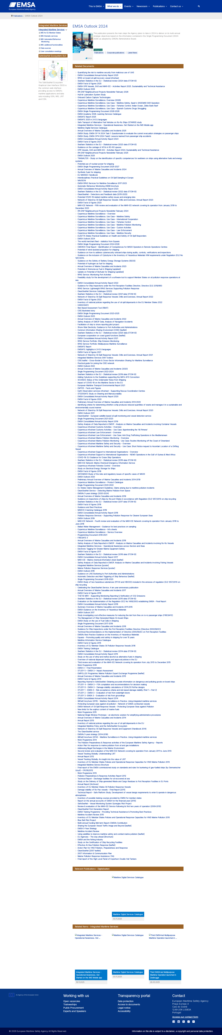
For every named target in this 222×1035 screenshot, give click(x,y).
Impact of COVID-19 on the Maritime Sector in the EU (100, 382)
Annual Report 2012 (86, 756)
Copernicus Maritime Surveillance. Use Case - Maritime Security (104, 233)
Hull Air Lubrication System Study (92, 94)
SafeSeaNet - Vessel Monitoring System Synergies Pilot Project (104, 803)
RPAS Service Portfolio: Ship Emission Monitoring (98, 341)
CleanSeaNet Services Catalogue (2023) (95, 291)
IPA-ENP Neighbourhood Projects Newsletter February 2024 (103, 211)
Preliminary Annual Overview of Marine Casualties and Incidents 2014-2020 (109, 402)
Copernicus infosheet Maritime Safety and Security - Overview (104, 443)
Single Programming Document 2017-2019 (95, 623)
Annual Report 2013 (86, 720)
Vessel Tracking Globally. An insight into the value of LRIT (102, 759)
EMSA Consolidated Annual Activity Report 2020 (98, 396)
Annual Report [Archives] (88, 784)
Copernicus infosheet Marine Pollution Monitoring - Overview (103, 438)
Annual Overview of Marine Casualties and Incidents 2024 (102, 169)
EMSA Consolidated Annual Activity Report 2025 (98, 75)
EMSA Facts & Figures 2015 (89, 643)
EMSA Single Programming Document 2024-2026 (98, 244)
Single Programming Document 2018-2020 (95, 579)
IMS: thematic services (49, 36)
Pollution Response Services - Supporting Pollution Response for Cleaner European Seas (115, 515)
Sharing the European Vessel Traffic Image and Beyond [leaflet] (104, 826)
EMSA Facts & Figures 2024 (90, 142)
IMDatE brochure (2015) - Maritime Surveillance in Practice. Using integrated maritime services (117, 701)
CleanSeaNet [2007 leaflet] (89, 850)
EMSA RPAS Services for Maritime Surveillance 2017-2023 (102, 183)
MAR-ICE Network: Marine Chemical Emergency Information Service (106, 463)
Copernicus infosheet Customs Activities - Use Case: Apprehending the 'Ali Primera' (113, 430)
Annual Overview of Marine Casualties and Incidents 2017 (102, 590)
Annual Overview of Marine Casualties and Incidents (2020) (103, 369)
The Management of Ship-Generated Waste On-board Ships (103, 618)
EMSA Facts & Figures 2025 (89, 83)
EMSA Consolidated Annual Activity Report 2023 (98, 189)
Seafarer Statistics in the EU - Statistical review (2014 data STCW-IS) (107, 651)
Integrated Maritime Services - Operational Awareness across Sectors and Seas (111, 546)
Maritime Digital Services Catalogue (92, 128)
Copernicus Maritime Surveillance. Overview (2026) (99, 100)
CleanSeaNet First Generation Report (93, 809)
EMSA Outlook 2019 (86, 518)
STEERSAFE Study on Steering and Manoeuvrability (100, 394)
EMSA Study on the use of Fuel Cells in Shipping (98, 621)
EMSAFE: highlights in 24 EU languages (94, 349)
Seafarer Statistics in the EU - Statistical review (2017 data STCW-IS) (107, 502)
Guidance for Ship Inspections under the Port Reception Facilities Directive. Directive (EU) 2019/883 (120, 286)
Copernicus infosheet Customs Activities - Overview (99, 427)
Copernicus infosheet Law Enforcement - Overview (99, 432)
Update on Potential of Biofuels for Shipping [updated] (101, 272)
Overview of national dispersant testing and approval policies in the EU (107, 659)
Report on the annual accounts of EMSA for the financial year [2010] (107, 801)
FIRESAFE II (83, 538)
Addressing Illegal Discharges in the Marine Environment (101, 748)
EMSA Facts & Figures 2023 (90, 202)
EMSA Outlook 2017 (86, 612)
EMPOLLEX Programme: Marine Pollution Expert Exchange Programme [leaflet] (111, 673)
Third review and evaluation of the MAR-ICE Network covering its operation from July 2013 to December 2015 (124, 662)
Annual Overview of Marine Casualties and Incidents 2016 (102, 626)
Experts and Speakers (74, 1011)
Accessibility (124, 1011)
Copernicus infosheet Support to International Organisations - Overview (108, 452)
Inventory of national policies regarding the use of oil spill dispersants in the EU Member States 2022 (120, 302)
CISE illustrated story (86, 310)
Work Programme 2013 (87, 773)
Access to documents (129, 1004)
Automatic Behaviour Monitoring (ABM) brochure (98, 186)
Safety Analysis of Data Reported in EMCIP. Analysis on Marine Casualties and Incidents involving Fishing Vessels (125, 562)
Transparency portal (134, 996)
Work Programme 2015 (87, 712)
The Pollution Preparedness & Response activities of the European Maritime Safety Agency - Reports (120, 742)
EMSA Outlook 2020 (86, 477)
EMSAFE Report (84, 346)
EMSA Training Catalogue (88, 648)
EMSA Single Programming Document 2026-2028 (98, 111)
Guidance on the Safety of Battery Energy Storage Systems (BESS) (107, 261)
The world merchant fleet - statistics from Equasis (99, 241)
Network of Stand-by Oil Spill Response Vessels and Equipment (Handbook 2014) (112, 729)
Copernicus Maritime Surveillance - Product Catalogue (100, 482)
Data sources (46, 48)
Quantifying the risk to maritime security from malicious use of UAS (106, 72)
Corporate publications (115, 53)
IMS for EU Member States (51, 33)
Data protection (126, 1001)
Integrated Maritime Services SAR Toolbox (95, 358)
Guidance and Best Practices (90, 507)
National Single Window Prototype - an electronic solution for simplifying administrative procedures (119, 715)
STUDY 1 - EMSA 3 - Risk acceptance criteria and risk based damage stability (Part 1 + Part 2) (117, 690)
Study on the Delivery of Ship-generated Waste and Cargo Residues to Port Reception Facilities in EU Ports (123, 781)
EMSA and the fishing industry (90, 839)
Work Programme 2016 (87, 665)
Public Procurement (73, 1007)
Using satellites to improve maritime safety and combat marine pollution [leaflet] (111, 834)
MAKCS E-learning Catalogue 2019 (92, 510)
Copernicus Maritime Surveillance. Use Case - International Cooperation (108, 219)
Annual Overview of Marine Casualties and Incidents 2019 (102, 496)
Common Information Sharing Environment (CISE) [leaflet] (102, 330)
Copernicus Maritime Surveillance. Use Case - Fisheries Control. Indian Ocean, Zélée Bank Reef (118, 106)
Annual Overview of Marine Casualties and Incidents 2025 (102, 130)
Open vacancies (71, 1001)
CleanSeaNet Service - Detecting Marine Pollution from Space (104, 490)
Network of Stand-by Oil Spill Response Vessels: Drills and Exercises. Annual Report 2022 (115, 297)
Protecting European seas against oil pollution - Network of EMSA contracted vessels (114, 704)
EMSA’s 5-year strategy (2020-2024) (93, 493)
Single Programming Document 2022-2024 (96, 371)
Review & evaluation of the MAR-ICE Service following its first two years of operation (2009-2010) (119, 806)
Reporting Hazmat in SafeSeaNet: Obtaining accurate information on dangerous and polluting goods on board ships (126, 682)
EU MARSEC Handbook (88, 175)
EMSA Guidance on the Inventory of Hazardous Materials (102, 610)
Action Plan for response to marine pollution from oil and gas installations (108, 745)
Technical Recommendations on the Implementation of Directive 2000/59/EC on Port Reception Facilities (122, 632)
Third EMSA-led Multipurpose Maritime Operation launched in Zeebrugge (163, 975)
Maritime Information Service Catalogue (94, 640)
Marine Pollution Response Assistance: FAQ (96, 856)
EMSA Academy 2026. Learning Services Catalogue (99, 114)
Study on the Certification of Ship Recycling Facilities (100, 842)
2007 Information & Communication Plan (95, 853)
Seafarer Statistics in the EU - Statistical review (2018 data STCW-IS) (107, 460)
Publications (98, 53)
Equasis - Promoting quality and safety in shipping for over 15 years (106, 637)
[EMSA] (22, 6)
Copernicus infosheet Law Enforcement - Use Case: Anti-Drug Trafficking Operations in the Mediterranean (122, 435)
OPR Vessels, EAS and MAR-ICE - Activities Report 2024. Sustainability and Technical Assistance (118, 150)
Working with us (76, 996)
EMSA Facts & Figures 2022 (89, 299)
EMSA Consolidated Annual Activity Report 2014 (98, 698)
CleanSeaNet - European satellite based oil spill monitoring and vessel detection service (114, 416)
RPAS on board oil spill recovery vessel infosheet (98, 78)
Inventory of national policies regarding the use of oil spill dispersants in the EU (111, 723)
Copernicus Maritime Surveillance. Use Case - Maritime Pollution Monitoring (109, 225)
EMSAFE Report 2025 (87, 117)
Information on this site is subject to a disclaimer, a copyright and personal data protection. (172, 1031)
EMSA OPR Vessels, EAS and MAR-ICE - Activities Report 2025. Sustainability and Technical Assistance (121, 86)
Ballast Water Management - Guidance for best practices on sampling (107, 526)
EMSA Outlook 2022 (86, 366)
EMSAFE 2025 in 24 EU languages (92, 119)
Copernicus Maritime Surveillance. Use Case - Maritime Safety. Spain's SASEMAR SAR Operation (118, 103)
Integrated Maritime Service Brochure (93, 765)
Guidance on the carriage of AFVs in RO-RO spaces (99, 147)
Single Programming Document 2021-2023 (95, 418)
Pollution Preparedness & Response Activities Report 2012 (102, 776)
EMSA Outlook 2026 (86, 89)
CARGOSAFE (83, 305)
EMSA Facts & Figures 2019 (89, 471)
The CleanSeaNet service (88, 731)
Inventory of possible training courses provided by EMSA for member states (110, 798)
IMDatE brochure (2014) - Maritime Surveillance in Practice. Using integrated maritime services (117, 737)
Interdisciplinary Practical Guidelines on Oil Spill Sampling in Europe (105, 178)
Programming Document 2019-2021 (92, 535)
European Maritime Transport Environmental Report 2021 (101, 385)
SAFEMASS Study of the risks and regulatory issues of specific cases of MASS (111, 474)
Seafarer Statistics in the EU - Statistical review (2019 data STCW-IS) (107, 374)
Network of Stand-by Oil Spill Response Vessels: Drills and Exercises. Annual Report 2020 (115, 410)
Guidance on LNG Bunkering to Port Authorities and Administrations (106, 574)
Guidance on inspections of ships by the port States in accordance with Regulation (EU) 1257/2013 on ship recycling (127, 499)
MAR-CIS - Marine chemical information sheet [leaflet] (100, 560)
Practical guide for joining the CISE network (96, 363)
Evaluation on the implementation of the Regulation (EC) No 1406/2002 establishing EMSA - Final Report (122, 601)
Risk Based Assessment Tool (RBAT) (93, 308)
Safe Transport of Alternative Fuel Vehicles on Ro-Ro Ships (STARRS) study (110, 122)
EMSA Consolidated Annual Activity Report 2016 (98, 604)
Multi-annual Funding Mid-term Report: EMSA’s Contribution (102, 823)
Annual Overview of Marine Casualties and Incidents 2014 (102, 718)
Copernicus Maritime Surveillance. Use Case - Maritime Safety (104, 216)
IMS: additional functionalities (52, 45)
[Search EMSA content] (199, 6)
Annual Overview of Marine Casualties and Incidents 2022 (102, 319)
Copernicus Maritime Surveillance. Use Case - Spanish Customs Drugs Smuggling (112, 108)
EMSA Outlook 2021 (86, 413)
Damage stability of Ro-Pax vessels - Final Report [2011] (101, 790)
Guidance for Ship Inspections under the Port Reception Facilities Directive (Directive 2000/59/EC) (119, 629)
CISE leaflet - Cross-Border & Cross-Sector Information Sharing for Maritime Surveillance (115, 360)
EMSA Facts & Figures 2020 (90, 399)
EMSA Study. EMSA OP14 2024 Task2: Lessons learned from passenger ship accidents (114, 136)
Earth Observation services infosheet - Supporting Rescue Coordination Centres (111, 391)
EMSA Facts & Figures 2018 (89, 504)
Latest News (132, 53)
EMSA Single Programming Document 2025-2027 (98, 166)
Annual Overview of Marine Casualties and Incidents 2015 (102, 676)
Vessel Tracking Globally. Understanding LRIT (96, 754)
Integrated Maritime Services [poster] (93, 565)
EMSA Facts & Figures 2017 (89, 551)
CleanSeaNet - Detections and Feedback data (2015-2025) (102, 194)
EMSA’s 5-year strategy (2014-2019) (93, 734)
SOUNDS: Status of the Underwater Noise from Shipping (102, 380)
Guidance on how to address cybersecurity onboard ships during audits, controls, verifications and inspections (124, 252)
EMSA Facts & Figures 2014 (89, 679)
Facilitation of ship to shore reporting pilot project (98, 324)
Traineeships (70, 1004)
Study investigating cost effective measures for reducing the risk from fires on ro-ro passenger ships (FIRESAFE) (125, 615)
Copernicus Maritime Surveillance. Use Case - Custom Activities (104, 227)
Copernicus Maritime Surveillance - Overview (96, 214)
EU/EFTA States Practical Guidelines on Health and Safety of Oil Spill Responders (112, 236)
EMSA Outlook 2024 (86, 238)
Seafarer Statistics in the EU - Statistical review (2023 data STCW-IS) (107, 144)
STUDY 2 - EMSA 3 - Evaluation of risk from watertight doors (104, 693)
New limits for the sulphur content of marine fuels (98, 709)
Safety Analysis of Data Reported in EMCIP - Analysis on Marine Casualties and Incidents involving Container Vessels (127, 424)
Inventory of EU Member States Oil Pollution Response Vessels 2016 (106, 646)
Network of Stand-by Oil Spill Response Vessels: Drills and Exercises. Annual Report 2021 (115, 355)
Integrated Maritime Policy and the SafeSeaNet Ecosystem (102, 726)
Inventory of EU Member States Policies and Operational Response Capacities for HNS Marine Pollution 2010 (124, 817)
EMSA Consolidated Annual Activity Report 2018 (98, 513)
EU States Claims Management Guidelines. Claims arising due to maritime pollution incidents (116, 488)
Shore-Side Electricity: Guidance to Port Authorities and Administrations (107, 327)
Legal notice (124, 1007)
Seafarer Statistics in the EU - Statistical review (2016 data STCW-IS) (107, 554)
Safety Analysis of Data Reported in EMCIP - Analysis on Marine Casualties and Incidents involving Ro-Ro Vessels (126, 543)
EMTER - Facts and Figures (89, 388)
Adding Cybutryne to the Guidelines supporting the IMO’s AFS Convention (109, 377)
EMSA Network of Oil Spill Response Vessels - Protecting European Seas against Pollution (116, 706)
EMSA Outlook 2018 (86, 571)
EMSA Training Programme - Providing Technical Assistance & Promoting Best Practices (114, 812)
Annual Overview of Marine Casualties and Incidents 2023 (102, 266)
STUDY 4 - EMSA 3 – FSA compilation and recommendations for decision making (112, 684)
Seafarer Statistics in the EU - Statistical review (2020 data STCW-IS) (107, 333)
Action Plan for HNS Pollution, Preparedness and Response (103, 848)
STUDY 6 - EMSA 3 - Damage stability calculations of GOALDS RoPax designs (111, 687)
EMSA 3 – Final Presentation (90, 668)
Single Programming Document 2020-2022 (96, 485)
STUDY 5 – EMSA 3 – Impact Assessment (95, 670)
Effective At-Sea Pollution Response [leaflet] (96, 845)
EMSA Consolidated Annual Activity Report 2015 (98, 654)
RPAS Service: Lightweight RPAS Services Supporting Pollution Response (108, 288)
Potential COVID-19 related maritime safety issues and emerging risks (106, 197)
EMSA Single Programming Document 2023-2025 (98, 313)
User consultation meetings (51, 51)
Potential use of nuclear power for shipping (96, 164)
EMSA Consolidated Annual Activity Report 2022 (98, 283)
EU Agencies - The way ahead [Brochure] (95, 837)
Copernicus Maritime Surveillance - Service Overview (100, 532)
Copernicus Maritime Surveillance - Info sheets (97, 529)
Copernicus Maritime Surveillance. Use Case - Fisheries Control (104, 222)
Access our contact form (185, 1017)
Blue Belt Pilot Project (87, 820)
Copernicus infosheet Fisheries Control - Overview (99, 466)
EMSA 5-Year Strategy (87, 828)
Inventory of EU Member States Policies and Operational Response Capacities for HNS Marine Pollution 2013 (124, 762)
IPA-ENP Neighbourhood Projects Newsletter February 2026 (103, 92)
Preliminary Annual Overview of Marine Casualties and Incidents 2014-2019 (109, 479)
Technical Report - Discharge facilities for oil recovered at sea (104, 778)
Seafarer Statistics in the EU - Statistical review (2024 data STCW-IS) (107, 81)
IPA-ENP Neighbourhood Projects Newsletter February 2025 (103, 153)
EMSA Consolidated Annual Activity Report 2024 (98, 139)
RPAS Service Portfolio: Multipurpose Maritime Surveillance (102, 344)
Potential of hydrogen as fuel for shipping (95, 263)
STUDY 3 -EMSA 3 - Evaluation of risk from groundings (101, 695)
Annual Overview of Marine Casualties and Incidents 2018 (102, 540)
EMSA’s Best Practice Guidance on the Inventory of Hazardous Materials (108, 634)
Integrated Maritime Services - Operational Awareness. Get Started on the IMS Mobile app (115, 125)
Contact (178, 996)
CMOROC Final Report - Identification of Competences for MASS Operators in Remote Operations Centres (122, 247)
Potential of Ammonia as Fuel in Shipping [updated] (99, 269)
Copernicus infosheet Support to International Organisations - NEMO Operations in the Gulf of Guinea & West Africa (126, 454)
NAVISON (82, 180)
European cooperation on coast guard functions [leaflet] (101, 335)
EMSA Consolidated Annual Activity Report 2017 (98, 557)
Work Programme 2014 (87, 740)
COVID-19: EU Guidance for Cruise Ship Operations (99, 457)
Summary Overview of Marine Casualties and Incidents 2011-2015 (105, 607)
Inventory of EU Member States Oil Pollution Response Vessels (104, 787)
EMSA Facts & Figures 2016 (89, 593)
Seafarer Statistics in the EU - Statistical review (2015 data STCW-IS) (107, 598)
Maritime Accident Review (88, 831)
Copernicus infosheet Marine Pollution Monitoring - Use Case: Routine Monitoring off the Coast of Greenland (124, 441)
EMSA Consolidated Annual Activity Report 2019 (98, 421)
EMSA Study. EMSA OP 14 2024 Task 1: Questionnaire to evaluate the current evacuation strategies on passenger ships (128, 133)
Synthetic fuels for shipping (89, 172)
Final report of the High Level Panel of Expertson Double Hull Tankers (107, 859)
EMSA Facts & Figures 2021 (89, 352)
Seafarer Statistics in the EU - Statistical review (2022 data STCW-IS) (107, 191)
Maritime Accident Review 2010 (91, 814)
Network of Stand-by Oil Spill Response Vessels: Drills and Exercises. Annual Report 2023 (115, 200)
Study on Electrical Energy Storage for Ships (96, 468)
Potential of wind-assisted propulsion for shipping (98, 250)
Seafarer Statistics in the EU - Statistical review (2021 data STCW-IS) (107, 294)
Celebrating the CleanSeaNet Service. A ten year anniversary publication (108, 587)
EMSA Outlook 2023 (86, 316)
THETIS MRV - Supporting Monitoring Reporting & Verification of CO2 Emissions (111, 596)
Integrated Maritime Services (52, 29)
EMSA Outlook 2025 (86, 155)
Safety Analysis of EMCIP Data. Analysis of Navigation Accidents (105, 322)
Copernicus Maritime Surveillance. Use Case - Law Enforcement (105, 230)
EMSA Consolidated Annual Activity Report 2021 (98, 338)
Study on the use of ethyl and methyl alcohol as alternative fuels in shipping (110, 657)
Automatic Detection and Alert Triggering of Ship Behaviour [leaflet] (106, 576)
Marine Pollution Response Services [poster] (96, 568)
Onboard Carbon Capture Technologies (94, 97)
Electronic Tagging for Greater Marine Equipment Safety (101, 549)
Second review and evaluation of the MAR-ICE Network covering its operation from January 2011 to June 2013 (124, 751)
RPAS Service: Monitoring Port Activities (94, 274)
